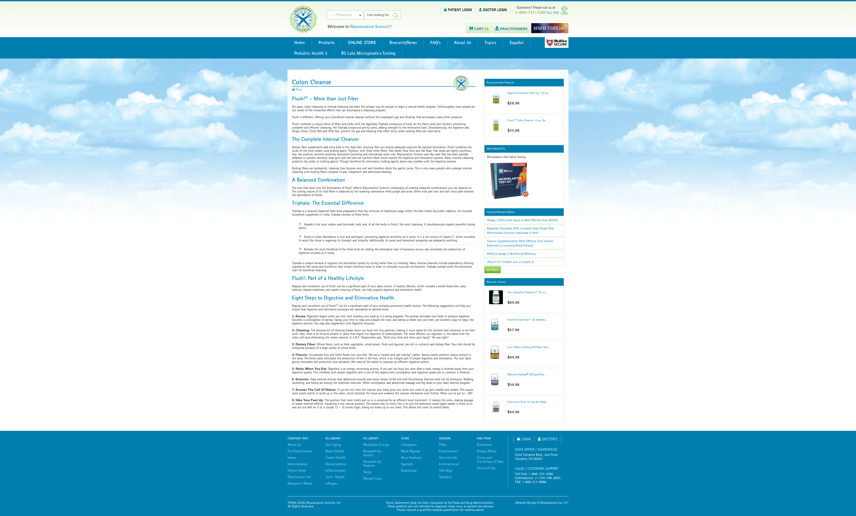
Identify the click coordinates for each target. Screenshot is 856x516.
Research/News (403, 42)
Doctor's (550, 439)
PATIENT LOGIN (460, 9)
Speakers (445, 477)
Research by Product (372, 463)
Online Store (297, 470)
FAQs (442, 445)
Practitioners (448, 451)
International (297, 464)
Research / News (300, 483)
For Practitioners (300, 451)
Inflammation (335, 470)
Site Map (445, 470)
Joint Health (335, 477)
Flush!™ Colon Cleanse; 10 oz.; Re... (527, 120)
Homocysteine (335, 464)
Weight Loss (372, 478)
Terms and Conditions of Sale (490, 459)
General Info (448, 457)
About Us (462, 42)
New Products (411, 457)
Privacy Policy (486, 451)
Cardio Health (335, 457)
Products (327, 42)
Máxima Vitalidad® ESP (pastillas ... (527, 374)
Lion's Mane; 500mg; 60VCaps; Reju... (528, 347)
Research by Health (372, 453)
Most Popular (410, 451)
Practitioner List (299, 477)
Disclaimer (484, 445)
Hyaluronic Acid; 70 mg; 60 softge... (527, 401)
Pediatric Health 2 (311, 53)
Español (516, 42)
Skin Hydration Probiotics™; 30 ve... (527, 292)
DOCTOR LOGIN (495, 9)
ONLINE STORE (362, 42)
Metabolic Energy (376, 445)
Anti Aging (333, 445)
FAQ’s (435, 42)
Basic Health (334, 451)
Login (526, 439)
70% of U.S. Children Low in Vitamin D (510, 262)
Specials (407, 464)
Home (299, 42)
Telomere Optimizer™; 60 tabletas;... (527, 319)
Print (298, 89)
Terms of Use (486, 468)
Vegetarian (409, 470)
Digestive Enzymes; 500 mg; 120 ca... (528, 93)
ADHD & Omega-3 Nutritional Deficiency (511, 253)
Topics (490, 42)
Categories (409, 445)
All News (492, 270)
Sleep (367, 472)
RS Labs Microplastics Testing (368, 53)
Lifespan (331, 483)
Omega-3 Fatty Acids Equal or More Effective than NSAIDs (522, 220)
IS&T (565, 502)
